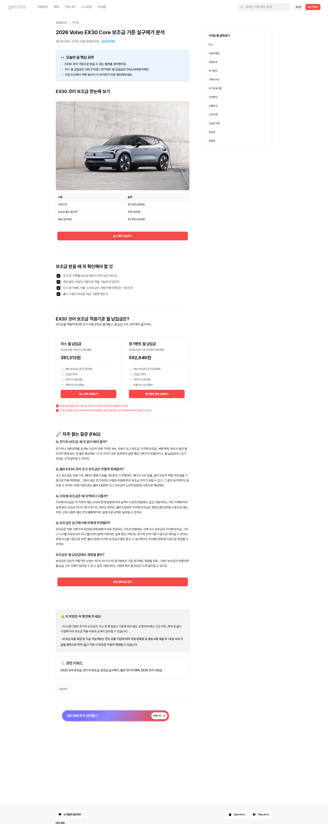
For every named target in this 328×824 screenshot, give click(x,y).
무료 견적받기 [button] (313, 7)
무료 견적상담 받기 (122, 581)
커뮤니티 (70, 7)
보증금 (212, 140)
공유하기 (63, 689)
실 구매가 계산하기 (122, 236)
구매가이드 (214, 79)
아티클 (102, 7)
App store (239, 814)
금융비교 (213, 105)
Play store (263, 814)
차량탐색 (42, 7)
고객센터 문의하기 (72, 814)
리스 (211, 44)
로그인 (298, 7)
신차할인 (213, 97)
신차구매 (213, 114)
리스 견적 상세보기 (88, 393)
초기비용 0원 (215, 88)
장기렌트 (213, 70)
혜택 (56, 7)
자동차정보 (214, 53)
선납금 (212, 131)
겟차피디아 (61, 22)
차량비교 (213, 62)
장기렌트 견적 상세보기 (156, 393)
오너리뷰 (86, 7)
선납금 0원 (214, 123)
